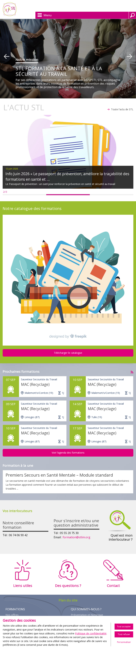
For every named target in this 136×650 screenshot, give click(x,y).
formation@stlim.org (76, 537)
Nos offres (12, 614)
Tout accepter (124, 626)
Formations (15, 609)
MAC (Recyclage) (35, 384)
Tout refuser (124, 634)
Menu (48, 15)
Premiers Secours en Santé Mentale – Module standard (59, 475)
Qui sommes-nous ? (86, 609)
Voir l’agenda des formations (68, 452)
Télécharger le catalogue (68, 352)
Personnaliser (124, 642)
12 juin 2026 (11, 168)
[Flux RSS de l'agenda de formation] (132, 371)
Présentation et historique (87, 614)
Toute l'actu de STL (122, 109)
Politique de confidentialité (90, 633)
